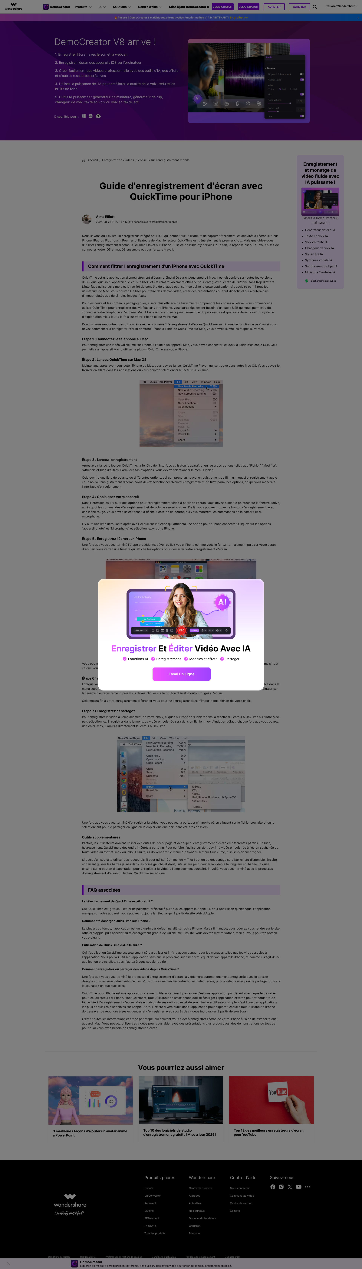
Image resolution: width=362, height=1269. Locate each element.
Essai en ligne (182, 674)
